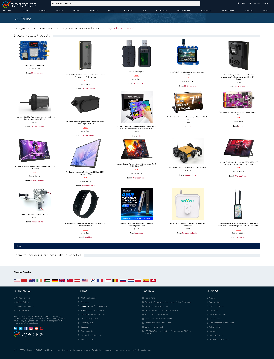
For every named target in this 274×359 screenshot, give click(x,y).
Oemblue (88, 237)
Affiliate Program (22, 310)
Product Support (87, 339)
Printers (42, 10)
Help (243, 3)
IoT (144, 10)
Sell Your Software (22, 302)
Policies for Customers (217, 315)
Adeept (241, 126)
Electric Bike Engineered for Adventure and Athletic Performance (168, 302)
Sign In (266, 3)
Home (18, 246)
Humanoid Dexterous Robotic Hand (158, 323)
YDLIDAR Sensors (88, 89)
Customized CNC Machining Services (158, 306)
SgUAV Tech (241, 237)
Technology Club (87, 323)
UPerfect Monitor (37, 180)
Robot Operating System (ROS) (156, 315)
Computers (161, 10)
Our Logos (213, 331)
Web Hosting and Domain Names (221, 323)
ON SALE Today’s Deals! (89, 319)
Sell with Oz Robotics (93, 315)
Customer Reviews (216, 335)
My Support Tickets (216, 306)
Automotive (205, 10)
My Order (257, 3)
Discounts (84, 327)
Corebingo (139, 233)
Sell (250, 3)
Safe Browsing (214, 327)
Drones (25, 10)
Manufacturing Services (25, 306)
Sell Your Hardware (23, 298)
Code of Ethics (214, 319)
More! (266, 10)
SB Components (37, 73)
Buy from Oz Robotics (94, 306)
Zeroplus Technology (190, 233)
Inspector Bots (190, 175)
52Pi (139, 136)
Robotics (7, 10)
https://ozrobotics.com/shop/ (119, 28)
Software (249, 10)
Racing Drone (150, 298)
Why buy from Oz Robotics (91, 335)
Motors (59, 10)
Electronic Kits (183, 10)
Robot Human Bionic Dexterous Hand (158, 319)
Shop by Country (87, 331)
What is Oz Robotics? (88, 298)
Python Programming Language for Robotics (161, 310)
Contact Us (85, 302)
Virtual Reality (227, 10)
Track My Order (214, 302)
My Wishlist (213, 310)
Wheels (76, 10)
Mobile (111, 10)
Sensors (94, 10)
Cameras (128, 10)
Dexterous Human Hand (154, 327)
